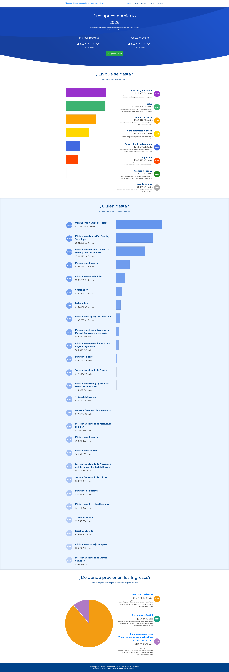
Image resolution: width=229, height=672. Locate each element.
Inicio (129, 3)
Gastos (136, 3)
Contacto (160, 3)
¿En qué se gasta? (114, 53)
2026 (151, 3)
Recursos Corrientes (142, 594)
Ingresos (144, 3)
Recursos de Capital (142, 614)
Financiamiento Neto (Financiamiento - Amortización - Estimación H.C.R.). (135, 637)
